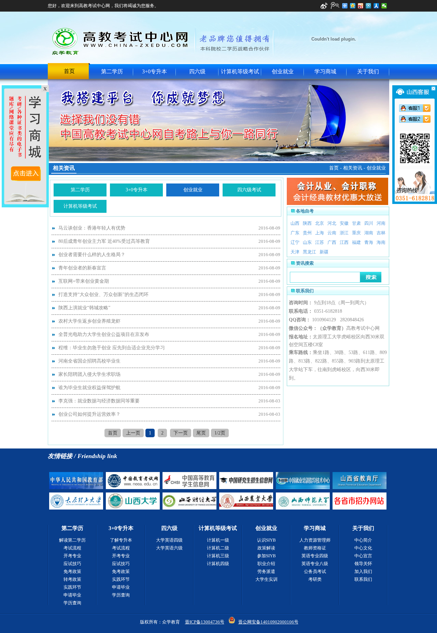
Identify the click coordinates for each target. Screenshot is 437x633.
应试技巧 (72, 563)
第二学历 (112, 71)
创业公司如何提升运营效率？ (89, 414)
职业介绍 (266, 563)
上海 (319, 232)
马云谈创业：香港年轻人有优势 (91, 228)
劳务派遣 (266, 571)
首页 (69, 71)
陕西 (307, 223)
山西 (295, 223)
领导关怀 (363, 563)
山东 (307, 242)
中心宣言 (363, 555)
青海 (368, 242)
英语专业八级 (314, 563)
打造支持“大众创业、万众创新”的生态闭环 (103, 294)
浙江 (344, 232)
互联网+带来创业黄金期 (83, 281)
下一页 (180, 433)
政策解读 (266, 547)
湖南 (368, 232)
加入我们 (363, 571)
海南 (381, 242)
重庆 (356, 232)
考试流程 (72, 547)
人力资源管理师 (314, 540)
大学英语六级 (169, 547)
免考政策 (72, 571)
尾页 (201, 433)
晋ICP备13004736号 (204, 621)
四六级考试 (249, 189)
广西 (331, 242)
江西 (344, 242)
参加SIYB (266, 555)
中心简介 (363, 540)
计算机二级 (218, 547)
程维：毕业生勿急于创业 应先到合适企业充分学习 (111, 347)
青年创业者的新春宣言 (82, 267)
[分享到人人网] (376, 6)
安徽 (344, 223)
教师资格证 (315, 547)
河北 (331, 223)
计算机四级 (218, 563)
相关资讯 (352, 168)
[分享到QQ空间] (353, 6)
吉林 (381, 232)
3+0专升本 (154, 71)
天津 (295, 251)
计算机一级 (218, 540)
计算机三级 (218, 555)
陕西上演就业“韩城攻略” (84, 307)
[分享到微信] (384, 6)
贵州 (307, 232)
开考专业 (72, 555)
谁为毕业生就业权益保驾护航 (89, 387)
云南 (331, 232)
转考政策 (72, 579)
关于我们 (368, 71)
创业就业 (283, 71)
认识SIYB (266, 540)
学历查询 (72, 602)
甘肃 (356, 223)
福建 (356, 242)
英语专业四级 (314, 555)
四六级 (197, 71)
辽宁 (295, 242)
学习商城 (325, 71)
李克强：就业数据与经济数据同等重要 (99, 400)
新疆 (324, 251)
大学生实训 (266, 579)
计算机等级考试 (240, 71)
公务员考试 (315, 571)
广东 (295, 232)
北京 (319, 223)
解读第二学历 (72, 540)
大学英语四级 (169, 540)
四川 (368, 223)
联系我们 (363, 579)
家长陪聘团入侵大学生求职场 (89, 374)
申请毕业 (72, 595)
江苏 (319, 242)
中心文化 (363, 547)
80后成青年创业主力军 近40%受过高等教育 (104, 241)
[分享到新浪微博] (361, 6)
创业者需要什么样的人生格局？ (91, 254)
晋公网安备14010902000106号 (268, 621)
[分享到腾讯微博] (368, 6)
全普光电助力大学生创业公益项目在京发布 (103, 334)
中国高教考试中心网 (121, 41)
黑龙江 (309, 251)
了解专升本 (121, 540)
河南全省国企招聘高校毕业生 (89, 361)
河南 (381, 223)
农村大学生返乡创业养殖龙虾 (89, 321)
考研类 (315, 579)
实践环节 (72, 587)
